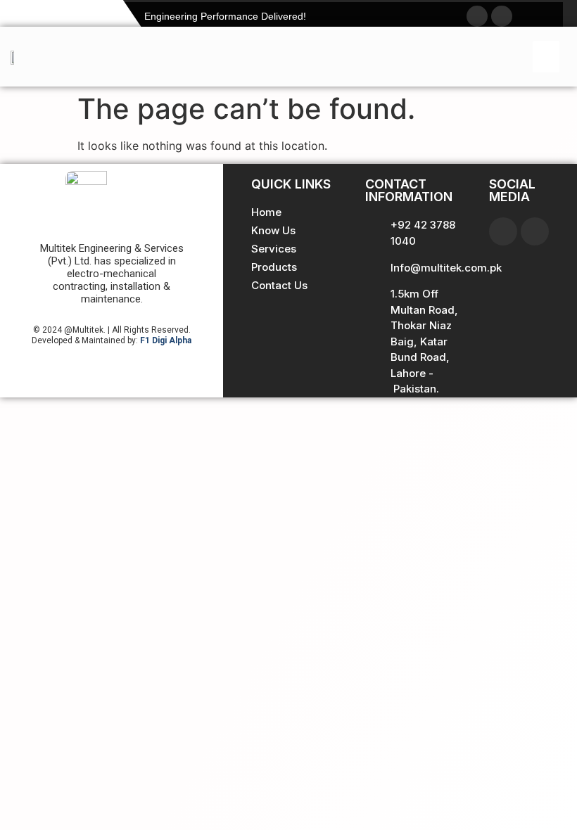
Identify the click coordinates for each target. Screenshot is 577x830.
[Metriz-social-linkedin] (501, 16)
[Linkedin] (535, 231)
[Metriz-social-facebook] (477, 16)
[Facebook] (503, 231)
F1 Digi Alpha (165, 340)
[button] (546, 56)
